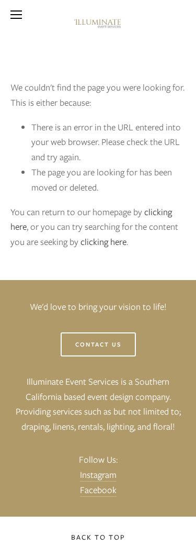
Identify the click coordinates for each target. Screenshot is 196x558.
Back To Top (98, 537)
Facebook (98, 490)
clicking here (103, 242)
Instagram (98, 474)
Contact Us (98, 344)
